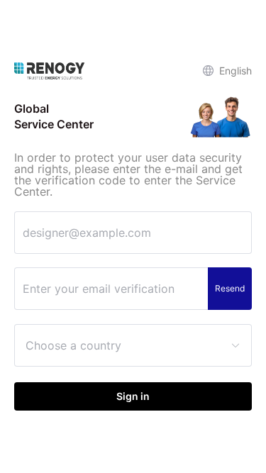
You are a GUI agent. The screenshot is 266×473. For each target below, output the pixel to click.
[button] (227, 70)
